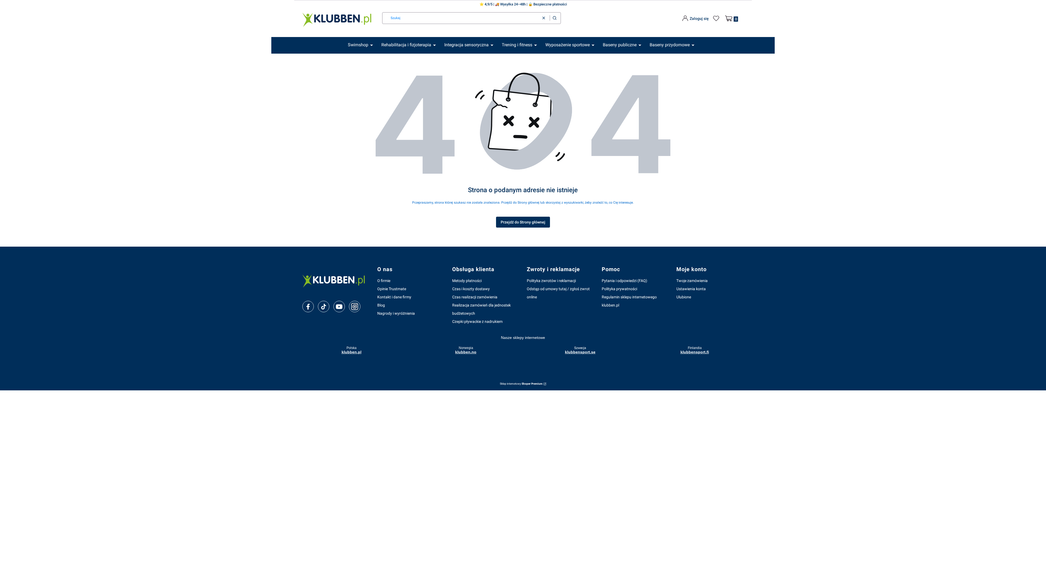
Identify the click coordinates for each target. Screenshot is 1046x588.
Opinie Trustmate (391, 289)
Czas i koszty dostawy (471, 289)
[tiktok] (323, 307)
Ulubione (683, 297)
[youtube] (339, 306)
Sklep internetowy (521, 383)
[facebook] (308, 307)
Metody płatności (467, 280)
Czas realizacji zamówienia (474, 297)
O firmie (383, 280)
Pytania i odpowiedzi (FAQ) (624, 280)
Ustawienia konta (691, 289)
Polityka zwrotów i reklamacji (551, 280)
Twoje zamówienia (692, 280)
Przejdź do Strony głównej (523, 222)
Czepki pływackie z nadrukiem (477, 321)
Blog (381, 305)
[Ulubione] (717, 18)
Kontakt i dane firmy (394, 297)
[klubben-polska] (335, 280)
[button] (555, 18)
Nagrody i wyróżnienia (396, 313)
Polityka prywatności (619, 289)
